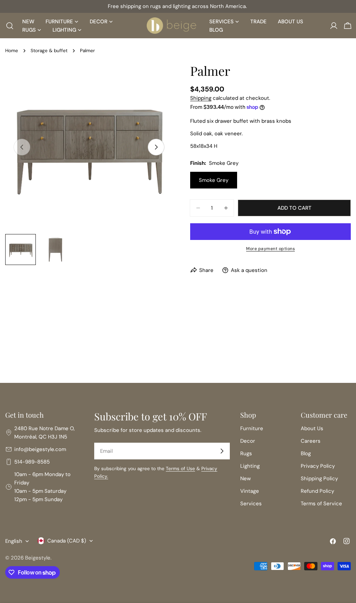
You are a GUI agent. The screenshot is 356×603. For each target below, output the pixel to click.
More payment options (270, 248)
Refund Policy (317, 491)
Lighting (250, 466)
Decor (247, 440)
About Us (312, 428)
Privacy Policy (318, 466)
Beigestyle (37, 557)
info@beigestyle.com (40, 449)
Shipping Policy (319, 478)
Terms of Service (321, 503)
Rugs (246, 453)
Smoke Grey (213, 180)
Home (11, 51)
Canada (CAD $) (66, 540)
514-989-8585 (32, 461)
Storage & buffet (49, 51)
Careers (311, 440)
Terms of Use (180, 469)
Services (251, 503)
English (13, 541)
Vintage (249, 491)
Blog (306, 453)
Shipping (200, 98)
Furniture (251, 428)
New (245, 478)
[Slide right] (156, 147)
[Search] (7, 26)
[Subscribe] (222, 451)
